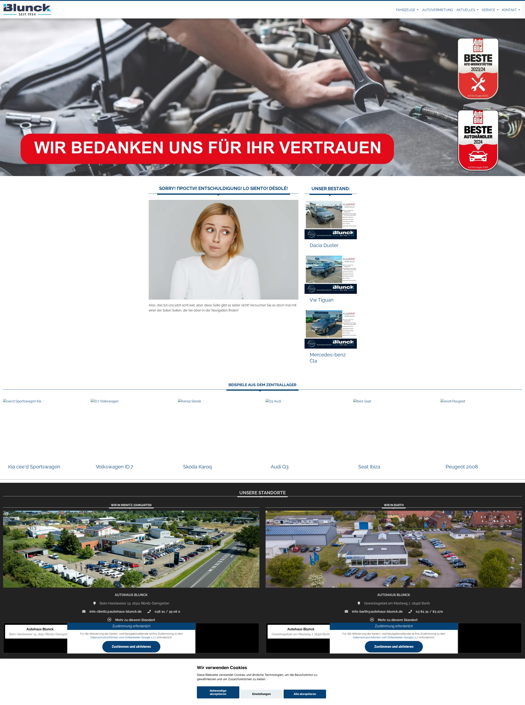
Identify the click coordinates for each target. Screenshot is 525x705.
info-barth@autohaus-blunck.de (377, 611)
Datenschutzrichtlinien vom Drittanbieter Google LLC (123, 637)
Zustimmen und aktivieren (131, 647)
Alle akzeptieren (305, 694)
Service (489, 10)
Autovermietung (437, 10)
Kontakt (510, 10)
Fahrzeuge (406, 10)
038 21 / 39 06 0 (167, 611)
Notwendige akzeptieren (218, 692)
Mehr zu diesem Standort (134, 620)
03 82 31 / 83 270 (429, 611)
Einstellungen (261, 694)
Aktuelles (466, 10)
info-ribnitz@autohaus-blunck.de (115, 611)
